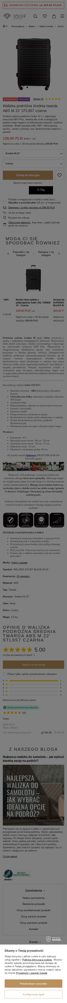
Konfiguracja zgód (33, 994)
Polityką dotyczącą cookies (37, 959)
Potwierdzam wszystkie (33, 983)
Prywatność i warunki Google (31, 973)
